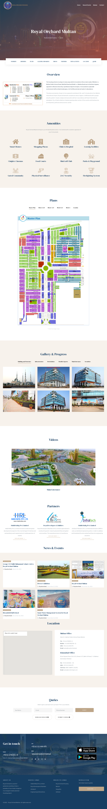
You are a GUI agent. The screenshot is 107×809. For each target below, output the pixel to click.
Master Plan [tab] (32, 208)
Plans (32, 61)
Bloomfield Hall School (11, 613)
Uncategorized (7, 561)
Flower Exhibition (43, 583)
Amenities (23, 61)
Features (40, 610)
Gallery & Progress (43, 61)
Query (94, 61)
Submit (84, 710)
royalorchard (8, 569)
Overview (13, 61)
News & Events (75, 61)
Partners (64, 61)
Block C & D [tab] (51, 208)
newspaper (75, 580)
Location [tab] (75, 208)
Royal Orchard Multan (79, 583)
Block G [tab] (68, 208)
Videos (55, 61)
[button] (53, 467)
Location (86, 61)
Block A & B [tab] (42, 208)
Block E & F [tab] (60, 208)
